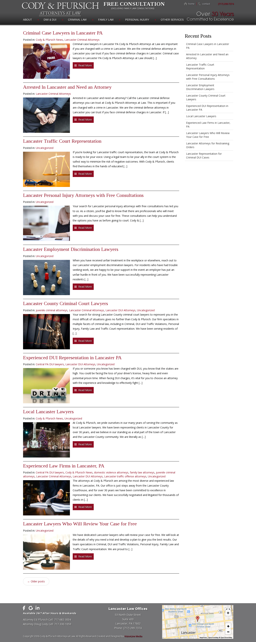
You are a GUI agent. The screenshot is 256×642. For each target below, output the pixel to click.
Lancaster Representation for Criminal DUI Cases (204, 155)
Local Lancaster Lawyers (48, 411)
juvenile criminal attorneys (51, 310)
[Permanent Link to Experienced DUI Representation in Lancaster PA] (46, 385)
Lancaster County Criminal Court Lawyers (65, 303)
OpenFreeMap (213, 637)
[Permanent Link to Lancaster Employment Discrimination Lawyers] (46, 277)
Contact (206, 3)
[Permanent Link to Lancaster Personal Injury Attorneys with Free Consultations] (46, 223)
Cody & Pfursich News (49, 39)
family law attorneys (142, 472)
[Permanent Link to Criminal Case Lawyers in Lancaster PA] (46, 61)
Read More (85, 65)
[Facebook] (24, 608)
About (27, 19)
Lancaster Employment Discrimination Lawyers (70, 249)
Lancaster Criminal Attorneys (82, 39)
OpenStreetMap (226, 637)
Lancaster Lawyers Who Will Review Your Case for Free (80, 523)
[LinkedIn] (37, 608)
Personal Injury (137, 19)
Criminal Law (77, 19)
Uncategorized (44, 148)
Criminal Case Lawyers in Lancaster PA (63, 33)
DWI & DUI (50, 19)
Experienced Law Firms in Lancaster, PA (63, 466)
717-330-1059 (62, 624)
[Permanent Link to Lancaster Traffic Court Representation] (46, 169)
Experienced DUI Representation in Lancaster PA (72, 357)
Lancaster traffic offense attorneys (125, 476)
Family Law (106, 19)
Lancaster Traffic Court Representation (62, 141)
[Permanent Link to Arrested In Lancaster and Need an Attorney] (46, 115)
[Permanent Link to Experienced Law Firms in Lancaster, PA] (46, 497)
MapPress (203, 637)
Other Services (172, 19)
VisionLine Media (133, 636)
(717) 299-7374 (226, 3)
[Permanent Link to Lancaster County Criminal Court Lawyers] (46, 331)
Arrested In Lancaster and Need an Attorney (67, 87)
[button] (198, 619)
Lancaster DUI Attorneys (120, 310)
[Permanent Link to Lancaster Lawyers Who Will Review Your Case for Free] (46, 552)
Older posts (36, 581)
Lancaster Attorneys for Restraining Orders (207, 145)
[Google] (31, 608)
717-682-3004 (62, 619)
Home (191, 3)
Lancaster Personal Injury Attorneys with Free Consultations (83, 195)
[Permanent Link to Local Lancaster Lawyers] (46, 440)
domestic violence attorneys (111, 472)
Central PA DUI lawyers (50, 364)
